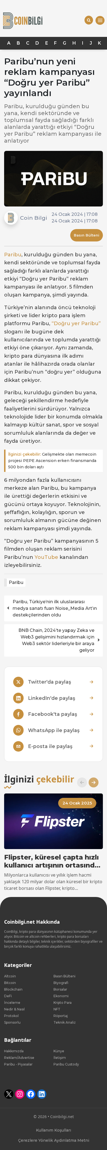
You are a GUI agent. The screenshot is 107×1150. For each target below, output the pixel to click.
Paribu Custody (66, 1064)
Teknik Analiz (65, 1022)
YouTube (46, 557)
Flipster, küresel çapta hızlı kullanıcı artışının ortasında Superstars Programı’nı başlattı (51, 861)
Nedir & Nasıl (14, 1009)
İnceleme (12, 1003)
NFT (57, 1009)
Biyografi (61, 983)
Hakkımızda (14, 1051)
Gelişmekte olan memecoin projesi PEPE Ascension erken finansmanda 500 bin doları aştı (52, 460)
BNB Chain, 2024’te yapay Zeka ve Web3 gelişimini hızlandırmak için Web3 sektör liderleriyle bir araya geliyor (56, 640)
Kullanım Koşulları (53, 1130)
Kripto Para (63, 1003)
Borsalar (60, 989)
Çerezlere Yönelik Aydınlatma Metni (53, 1140)
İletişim (60, 1058)
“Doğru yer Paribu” (76, 323)
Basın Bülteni (86, 235)
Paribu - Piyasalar (18, 1064)
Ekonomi (61, 996)
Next (91, 782)
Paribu (12, 255)
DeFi (8, 996)
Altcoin (10, 976)
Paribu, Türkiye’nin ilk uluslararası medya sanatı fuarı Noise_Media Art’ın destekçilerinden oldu (55, 608)
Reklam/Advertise (19, 1058)
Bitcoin (10, 983)
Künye (59, 1051)
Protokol (11, 1016)
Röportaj (61, 1016)
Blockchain (13, 989)
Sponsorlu (12, 1022)
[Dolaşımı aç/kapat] (100, 20)
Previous (80, 782)
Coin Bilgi (33, 217)
